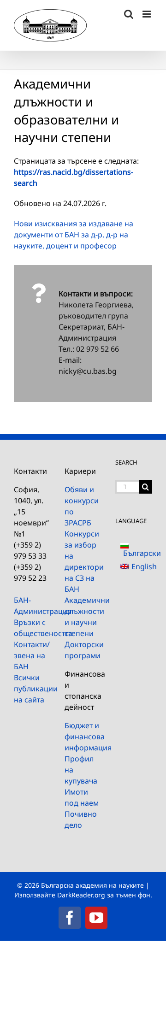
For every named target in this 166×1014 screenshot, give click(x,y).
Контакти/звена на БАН (32, 655)
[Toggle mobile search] (128, 14)
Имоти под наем (82, 797)
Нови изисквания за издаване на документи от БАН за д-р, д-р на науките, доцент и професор (73, 234)
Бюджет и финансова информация (83, 736)
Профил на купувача (81, 770)
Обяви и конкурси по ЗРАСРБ (82, 506)
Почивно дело (81, 819)
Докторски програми (83, 649)
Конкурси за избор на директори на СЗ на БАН (83, 561)
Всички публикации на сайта (32, 688)
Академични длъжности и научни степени (83, 616)
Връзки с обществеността (32, 627)
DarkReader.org (81, 894)
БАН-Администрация (32, 605)
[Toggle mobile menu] (147, 14)
